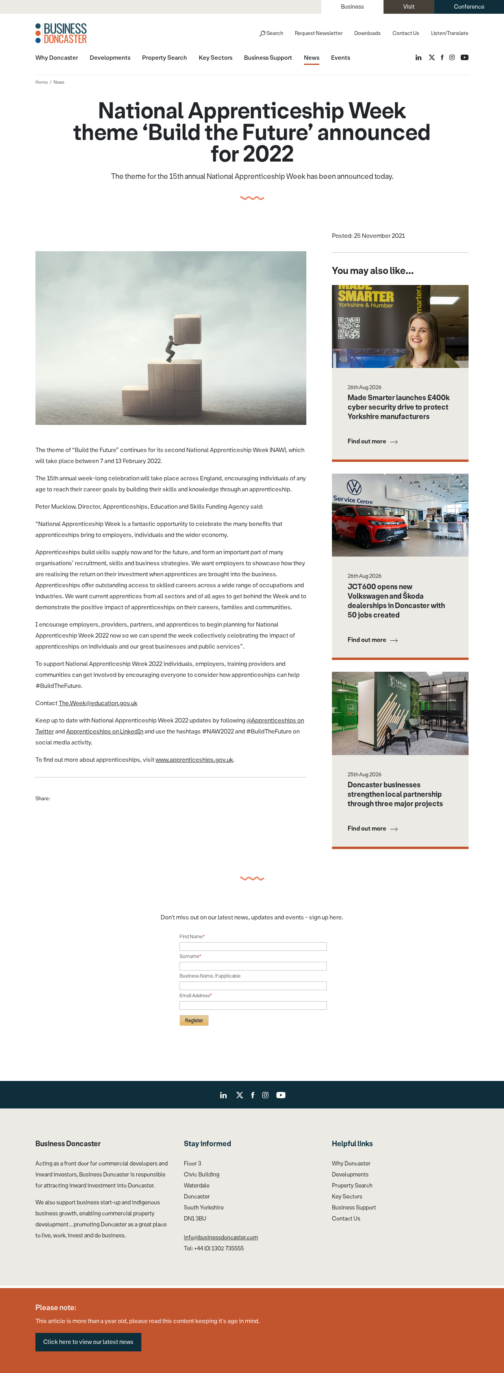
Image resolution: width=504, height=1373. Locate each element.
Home (41, 82)
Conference (469, 7)
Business (352, 7)
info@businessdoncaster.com (221, 1237)
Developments (350, 1174)
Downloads (367, 33)
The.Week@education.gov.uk (98, 703)
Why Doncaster (351, 1163)
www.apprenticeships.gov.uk (194, 760)
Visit (409, 7)
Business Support (354, 1207)
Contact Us (406, 33)
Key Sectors (347, 1196)
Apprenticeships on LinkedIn (104, 731)
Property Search (352, 1185)
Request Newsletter (319, 33)
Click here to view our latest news (88, 1342)
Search (275, 33)
